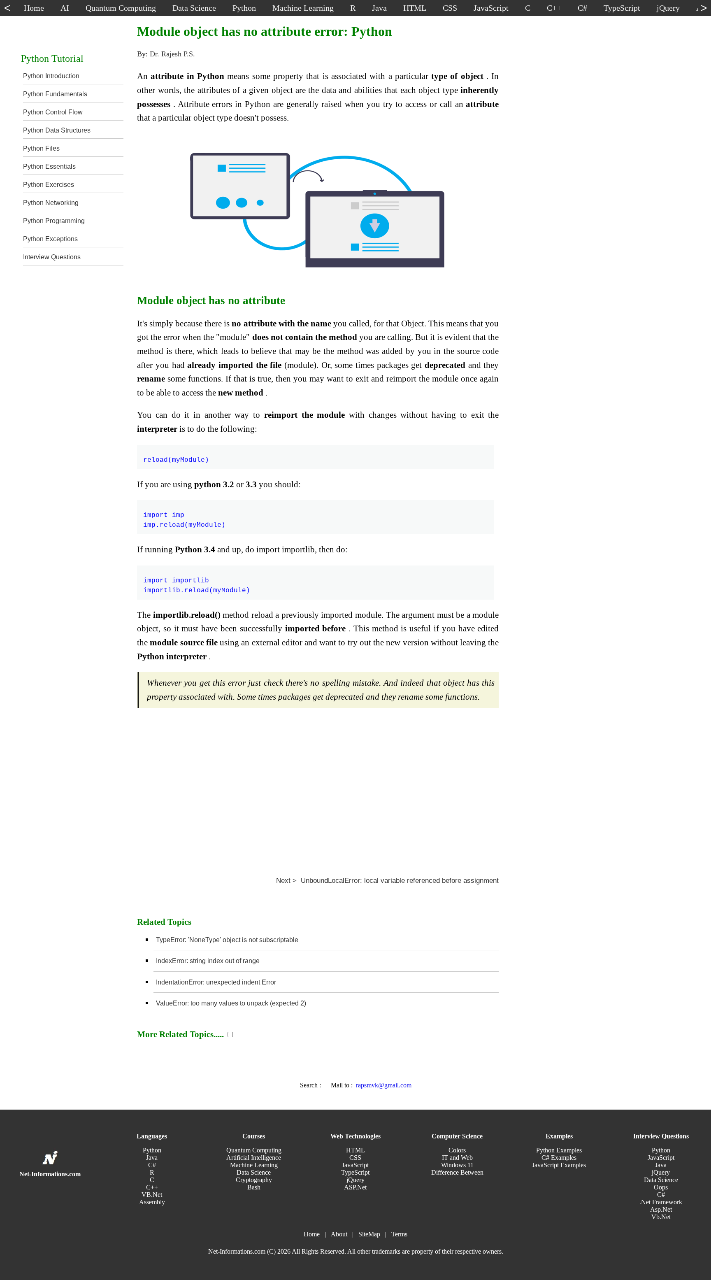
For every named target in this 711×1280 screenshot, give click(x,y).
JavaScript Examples (559, 1164)
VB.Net (152, 1194)
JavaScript (355, 1164)
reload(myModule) (176, 455)
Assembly (152, 1202)
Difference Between (457, 1172)
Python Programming (54, 220)
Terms (399, 1234)
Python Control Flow (53, 112)
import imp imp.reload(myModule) (184, 515)
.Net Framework (660, 1202)
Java (152, 1157)
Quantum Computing (253, 1150)
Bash (253, 1187)
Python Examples (559, 1150)
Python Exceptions (50, 238)
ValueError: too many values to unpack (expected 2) (231, 1003)
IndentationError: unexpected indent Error (216, 982)
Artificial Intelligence (253, 1157)
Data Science (254, 1172)
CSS (355, 1157)
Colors (457, 1150)
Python (152, 1150)
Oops (661, 1187)
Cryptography (254, 1179)
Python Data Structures (57, 130)
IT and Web (457, 1157)
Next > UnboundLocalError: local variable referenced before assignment (387, 880)
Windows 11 (457, 1164)
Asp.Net (661, 1209)
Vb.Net (661, 1216)
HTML (355, 1150)
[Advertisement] (318, 788)
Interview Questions (52, 257)
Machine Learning (254, 1164)
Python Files (41, 148)
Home (312, 1234)
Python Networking (51, 202)
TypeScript (355, 1172)
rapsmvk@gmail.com (383, 1085)
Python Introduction (51, 75)
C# (152, 1164)
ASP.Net (355, 1187)
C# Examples (558, 1157)
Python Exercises (48, 184)
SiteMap (369, 1234)
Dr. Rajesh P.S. (172, 54)
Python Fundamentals (55, 94)
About (339, 1234)
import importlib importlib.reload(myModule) (196, 580)
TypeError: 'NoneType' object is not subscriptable (227, 939)
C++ (152, 1187)
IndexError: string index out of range (208, 960)
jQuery (355, 1179)
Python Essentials (49, 166)
